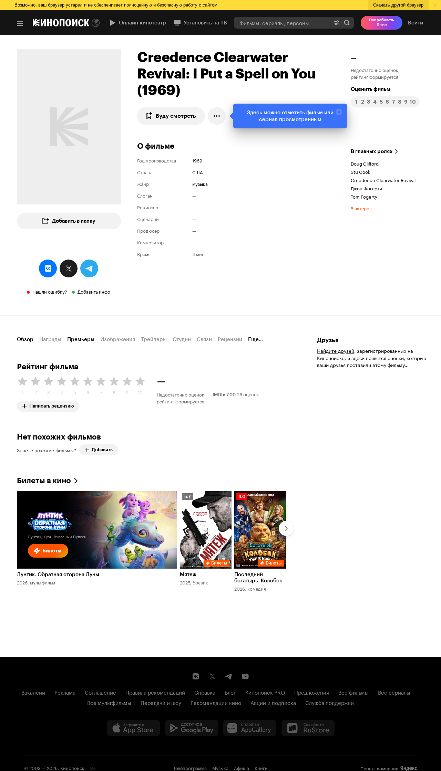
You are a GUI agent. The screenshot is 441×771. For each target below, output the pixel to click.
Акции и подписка (273, 702)
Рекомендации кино (216, 702)
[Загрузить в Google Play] (191, 728)
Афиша (241, 767)
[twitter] (69, 268)
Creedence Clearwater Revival (383, 179)
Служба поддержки (329, 702)
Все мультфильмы (109, 702)
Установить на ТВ (205, 23)
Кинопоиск (72, 767)
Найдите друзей (335, 350)
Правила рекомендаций (155, 692)
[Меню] (20, 23)
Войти (415, 23)
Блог (230, 692)
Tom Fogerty (364, 196)
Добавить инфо (94, 291)
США (197, 171)
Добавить (102, 449)
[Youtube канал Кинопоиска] (245, 676)
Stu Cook (360, 171)
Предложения (311, 692)
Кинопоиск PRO (265, 692)
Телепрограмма (190, 767)
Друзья (328, 340)
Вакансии (33, 692)
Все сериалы (394, 692)
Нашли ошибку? (49, 291)
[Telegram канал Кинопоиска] (229, 676)
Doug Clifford (365, 163)
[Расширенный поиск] (336, 22)
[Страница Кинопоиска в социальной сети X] (212, 676)
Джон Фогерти (366, 187)
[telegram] (89, 268)
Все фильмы (353, 692)
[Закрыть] (339, 112)
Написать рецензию (51, 405)
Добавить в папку (73, 221)
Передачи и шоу (161, 702)
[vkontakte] (48, 268)
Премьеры (80, 339)
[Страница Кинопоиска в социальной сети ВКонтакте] (196, 676)
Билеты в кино (44, 480)
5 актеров (361, 207)
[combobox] (282, 22)
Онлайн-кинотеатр (142, 23)
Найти (347, 22)
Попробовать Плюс (381, 22)
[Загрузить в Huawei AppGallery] (249, 728)
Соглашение (100, 692)
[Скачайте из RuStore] (308, 728)
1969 (197, 160)
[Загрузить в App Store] (133, 728)
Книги (261, 767)
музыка (200, 183)
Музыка (220, 767)
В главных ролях (372, 151)
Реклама (64, 692)
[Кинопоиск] (61, 22)
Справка (204, 692)
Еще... (255, 339)
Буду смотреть (176, 116)
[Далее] (286, 528)
